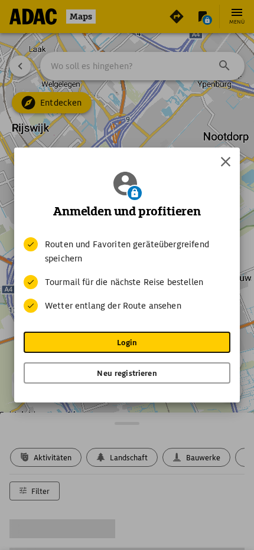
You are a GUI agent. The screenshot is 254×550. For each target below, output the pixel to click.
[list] (127, 275)
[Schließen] (225, 162)
